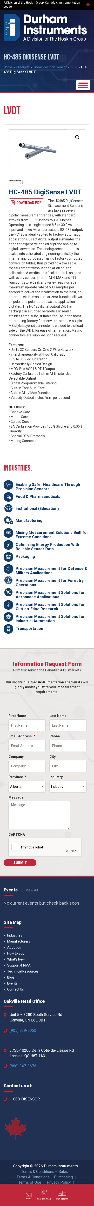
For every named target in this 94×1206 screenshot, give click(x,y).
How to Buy (15, 953)
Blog (10, 977)
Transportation (29, 628)
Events (12, 983)
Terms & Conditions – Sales (44, 1171)
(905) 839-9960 (23, 1030)
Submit (20, 863)
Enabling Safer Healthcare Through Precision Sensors (48, 486)
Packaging (25, 556)
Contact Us (15, 989)
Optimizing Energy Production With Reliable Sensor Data (47, 546)
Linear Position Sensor (50, 67)
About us (14, 947)
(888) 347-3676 (23, 1066)
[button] (77, 137)
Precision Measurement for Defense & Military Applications (51, 570)
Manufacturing (29, 520)
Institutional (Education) (37, 508)
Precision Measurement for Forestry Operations (50, 582)
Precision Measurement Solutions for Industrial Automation (50, 618)
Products (23, 67)
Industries (14, 935)
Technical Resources (23, 971)
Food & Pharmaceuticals (38, 496)
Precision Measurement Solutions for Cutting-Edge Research (50, 606)
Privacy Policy (59, 1182)
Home (8, 67)
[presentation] (45, 847)
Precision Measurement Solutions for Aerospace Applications (50, 594)
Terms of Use (29, 1182)
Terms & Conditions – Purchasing (45, 1177)
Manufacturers (18, 941)
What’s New (16, 959)
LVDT (74, 67)
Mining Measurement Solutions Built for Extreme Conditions (52, 534)
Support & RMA (19, 965)
